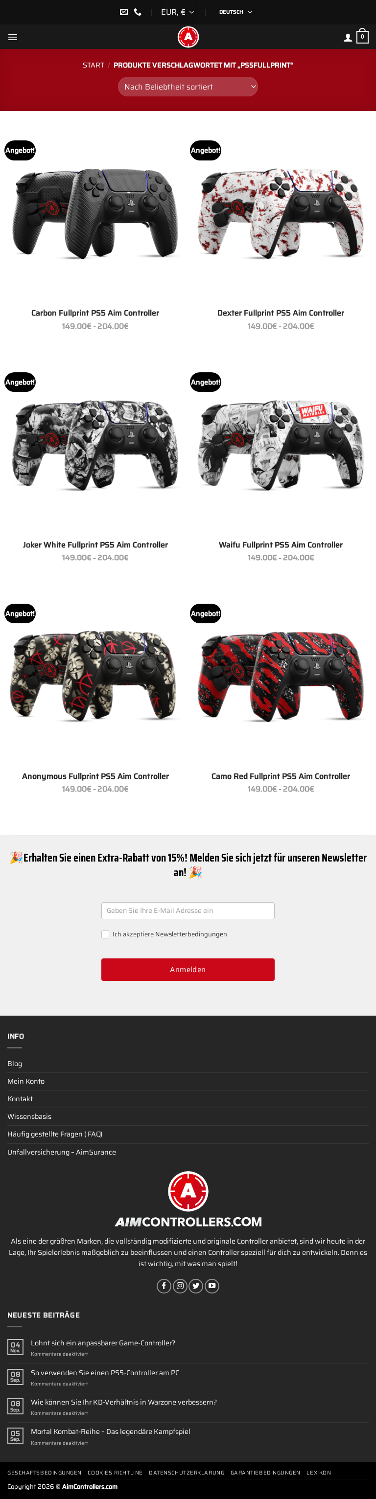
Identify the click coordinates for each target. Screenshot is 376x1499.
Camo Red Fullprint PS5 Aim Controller (281, 777)
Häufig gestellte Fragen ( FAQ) (54, 1134)
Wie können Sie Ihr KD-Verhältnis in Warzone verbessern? (124, 1402)
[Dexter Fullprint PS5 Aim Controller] (281, 213)
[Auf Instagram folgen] (180, 1286)
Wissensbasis (29, 1116)
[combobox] (178, 12)
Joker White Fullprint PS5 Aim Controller (95, 545)
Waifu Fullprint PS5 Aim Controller (281, 545)
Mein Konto (26, 1081)
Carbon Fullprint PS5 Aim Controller (95, 313)
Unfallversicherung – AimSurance (61, 1152)
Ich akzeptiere (169, 935)
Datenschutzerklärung (186, 1473)
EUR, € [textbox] (173, 12)
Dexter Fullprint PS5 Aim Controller (280, 313)
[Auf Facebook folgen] (164, 1286)
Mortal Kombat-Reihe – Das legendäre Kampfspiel (110, 1432)
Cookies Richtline (115, 1473)
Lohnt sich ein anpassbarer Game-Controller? (103, 1343)
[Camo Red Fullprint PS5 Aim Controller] (281, 677)
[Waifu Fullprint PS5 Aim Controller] (281, 445)
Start (93, 65)
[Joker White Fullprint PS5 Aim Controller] (95, 445)
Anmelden (188, 970)
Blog (14, 1063)
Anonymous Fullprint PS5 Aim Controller (95, 777)
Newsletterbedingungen (191, 934)
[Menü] (12, 36)
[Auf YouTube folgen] (212, 1286)
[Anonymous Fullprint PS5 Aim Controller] (95, 677)
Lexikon (318, 1473)
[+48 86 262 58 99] (139, 12)
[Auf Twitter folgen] (195, 1286)
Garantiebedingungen (266, 1473)
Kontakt (20, 1098)
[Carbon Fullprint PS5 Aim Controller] (95, 213)
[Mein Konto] (348, 37)
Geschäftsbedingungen (44, 1473)
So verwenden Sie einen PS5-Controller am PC (105, 1373)
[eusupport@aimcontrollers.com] (125, 12)
